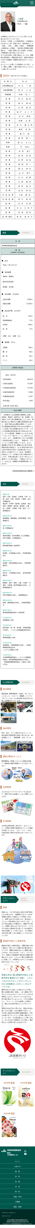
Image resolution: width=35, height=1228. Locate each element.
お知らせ (17, 1166)
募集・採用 (17, 1207)
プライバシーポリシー (9, 1212)
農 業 (17, 1171)
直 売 (17, 1176)
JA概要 (17, 1202)
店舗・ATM (17, 1197)
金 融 (17, 1182)
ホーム (17, 1161)
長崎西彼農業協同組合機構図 (22, 471)
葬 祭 (17, 1192)
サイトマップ (6, 1216)
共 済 (17, 1187)
